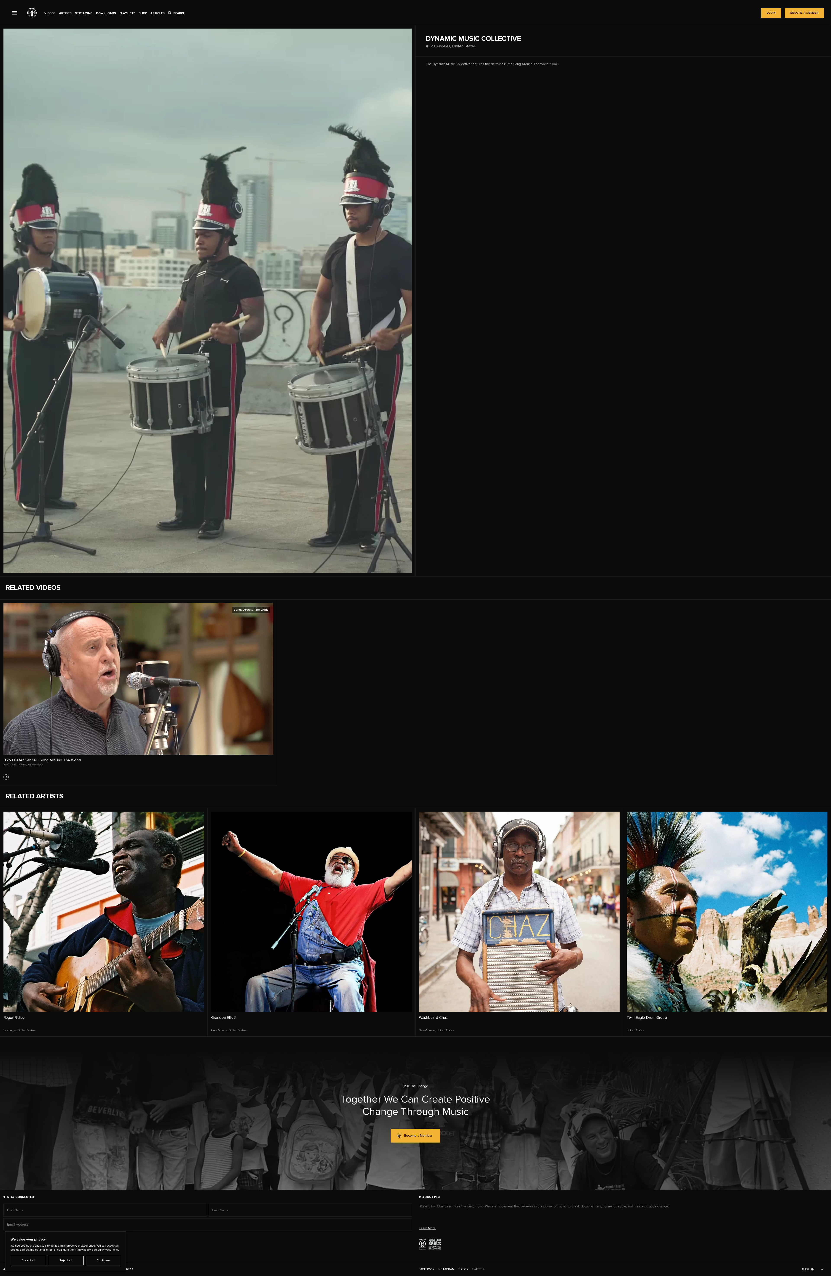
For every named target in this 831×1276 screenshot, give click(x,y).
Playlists (127, 13)
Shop (143, 13)
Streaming (84, 13)
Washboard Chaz (433, 1018)
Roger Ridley (14, 1018)
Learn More (427, 1228)
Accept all (28, 1260)
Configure (103, 1260)
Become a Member (418, 1135)
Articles (157, 13)
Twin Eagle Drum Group (647, 1018)
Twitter (478, 1269)
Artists (65, 13)
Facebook (426, 1269)
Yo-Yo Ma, (22, 765)
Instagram (446, 1269)
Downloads (106, 13)
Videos (50, 13)
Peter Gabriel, (9, 765)
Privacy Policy (110, 1250)
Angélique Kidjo (35, 765)
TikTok (463, 1269)
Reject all (66, 1260)
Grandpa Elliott (224, 1018)
